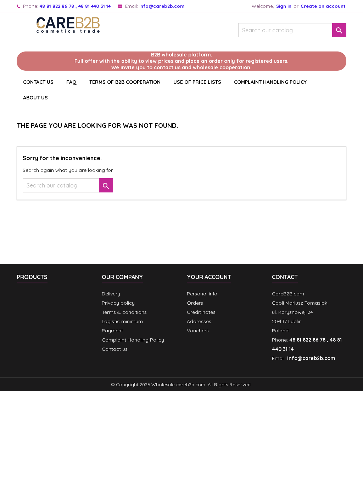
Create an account (323, 6)
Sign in (283, 6)
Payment (112, 330)
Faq (71, 82)
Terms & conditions (124, 312)
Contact (285, 276)
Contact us (115, 349)
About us (35, 97)
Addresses (199, 321)
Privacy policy (118, 303)
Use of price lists (197, 82)
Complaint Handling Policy (270, 82)
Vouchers (198, 330)
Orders (195, 303)
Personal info (202, 293)
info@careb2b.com (161, 6)
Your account (209, 276)
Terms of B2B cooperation (125, 82)
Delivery (111, 293)
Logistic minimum (122, 321)
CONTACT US (38, 82)
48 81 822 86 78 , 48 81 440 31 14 (75, 6)
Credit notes (201, 312)
